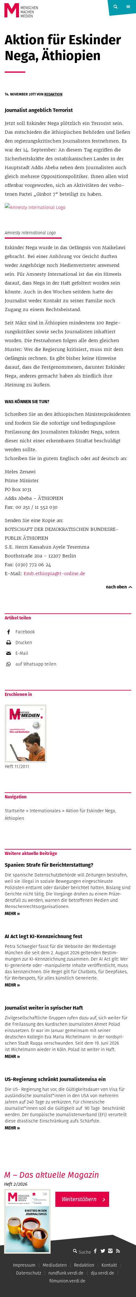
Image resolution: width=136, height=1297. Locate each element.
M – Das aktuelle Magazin (51, 1175)
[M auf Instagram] (110, 1251)
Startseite (15, 811)
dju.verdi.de (102, 1273)
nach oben (116, 587)
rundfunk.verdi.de (65, 1273)
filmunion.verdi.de (67, 1281)
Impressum (24, 1265)
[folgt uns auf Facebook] (95, 1251)
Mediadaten (55, 1265)
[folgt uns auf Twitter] (103, 1251)
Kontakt (109, 1265)
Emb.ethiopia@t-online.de (54, 573)
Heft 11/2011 (17, 766)
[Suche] (75, 1251)
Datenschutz (28, 1273)
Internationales (45, 811)
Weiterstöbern (79, 1199)
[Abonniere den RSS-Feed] (118, 1251)
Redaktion (53, 94)
